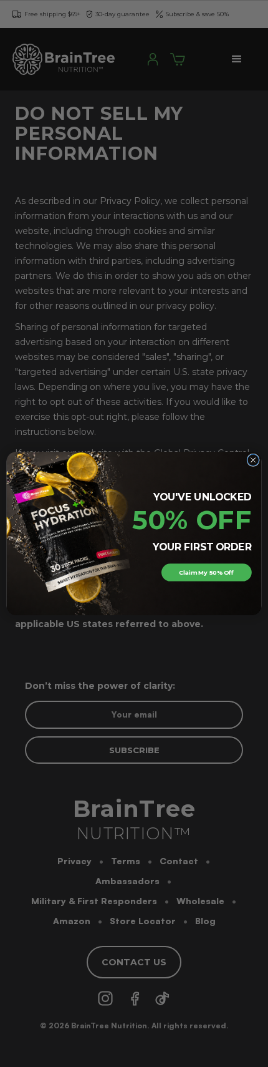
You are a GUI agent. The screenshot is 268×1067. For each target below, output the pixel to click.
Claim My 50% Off (206, 572)
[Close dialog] (253, 459)
